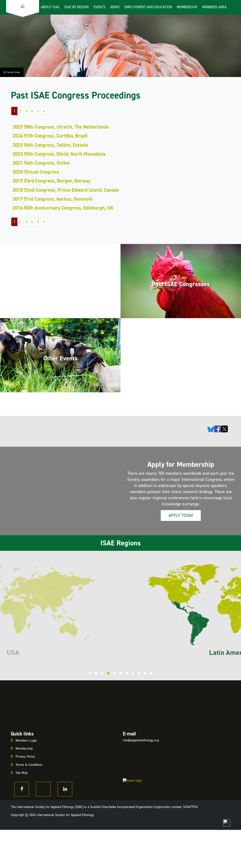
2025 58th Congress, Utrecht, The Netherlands (60, 127)
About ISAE (50, 7)
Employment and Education (148, 7)
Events (99, 7)
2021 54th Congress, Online (41, 163)
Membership (187, 7)
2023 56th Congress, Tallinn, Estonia (50, 145)
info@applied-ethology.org (141, 740)
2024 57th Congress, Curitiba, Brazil (50, 136)
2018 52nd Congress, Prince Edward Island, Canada (65, 190)
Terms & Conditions (29, 765)
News (115, 7)
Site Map (22, 773)
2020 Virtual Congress (35, 172)
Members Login (26, 740)
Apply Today (181, 515)
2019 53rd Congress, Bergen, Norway (51, 181)
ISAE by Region (76, 7)
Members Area (214, 7)
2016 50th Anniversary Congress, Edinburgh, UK (63, 208)
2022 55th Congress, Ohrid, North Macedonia (58, 154)
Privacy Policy (25, 756)
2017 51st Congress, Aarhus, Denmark (52, 199)
